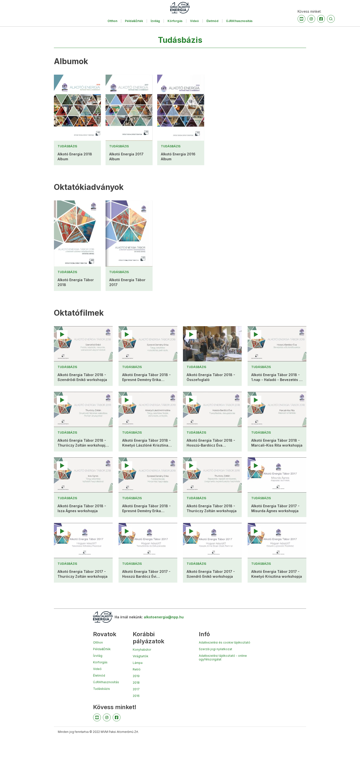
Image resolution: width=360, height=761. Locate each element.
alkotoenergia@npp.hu (164, 617)
